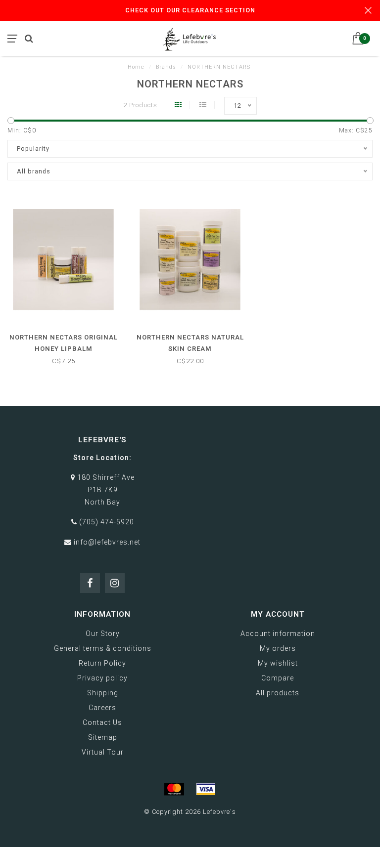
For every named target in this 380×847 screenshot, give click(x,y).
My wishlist (278, 663)
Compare (277, 678)
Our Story (103, 633)
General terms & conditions (102, 648)
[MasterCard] (174, 789)
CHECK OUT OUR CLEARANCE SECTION (190, 10)
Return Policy (102, 663)
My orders (278, 648)
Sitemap (102, 737)
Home (136, 67)
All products (277, 693)
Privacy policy (102, 678)
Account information (277, 633)
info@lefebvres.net (107, 542)
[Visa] (205, 789)
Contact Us (102, 722)
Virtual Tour (103, 752)
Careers (102, 708)
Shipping (102, 693)
